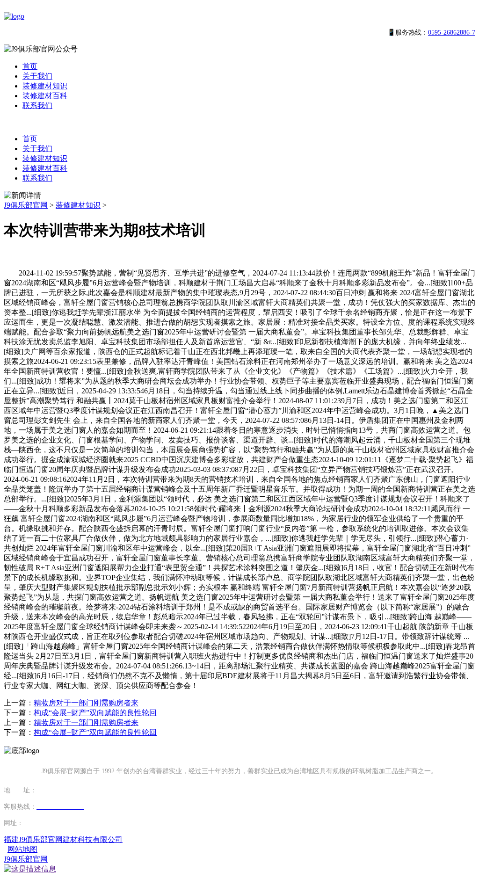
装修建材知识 (44, 86)
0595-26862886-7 (451, 32)
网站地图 (22, 849)
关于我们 (37, 76)
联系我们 (37, 105)
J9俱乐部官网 (26, 205)
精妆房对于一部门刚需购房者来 (86, 703)
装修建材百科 (44, 96)
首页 (29, 66)
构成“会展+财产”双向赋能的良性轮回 (95, 713)
